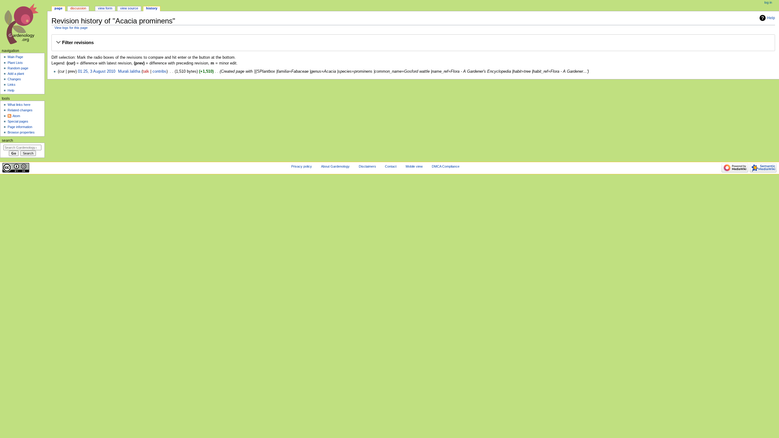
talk (146, 71)
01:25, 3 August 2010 (96, 71)
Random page (18, 68)
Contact (390, 166)
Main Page (15, 57)
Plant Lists (15, 62)
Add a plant (16, 73)
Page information (20, 127)
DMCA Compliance (445, 166)
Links (12, 84)
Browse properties (21, 132)
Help (771, 18)
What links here (19, 104)
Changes (14, 79)
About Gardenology (335, 166)
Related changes (20, 110)
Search (7, 140)
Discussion (78, 8)
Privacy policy (301, 166)
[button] (413, 42)
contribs (159, 71)
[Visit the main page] (23, 23)
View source (129, 8)
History (151, 8)
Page (58, 8)
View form (105, 8)
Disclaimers (367, 166)
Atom (16, 116)
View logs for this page (71, 28)
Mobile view (414, 166)
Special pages (18, 121)
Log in (768, 2)
